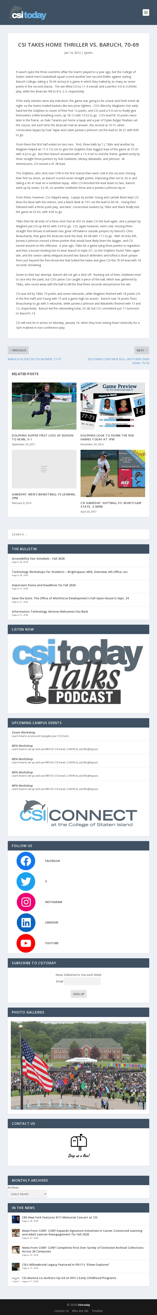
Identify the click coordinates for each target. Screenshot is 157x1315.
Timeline (97, 1311)
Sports (88, 53)
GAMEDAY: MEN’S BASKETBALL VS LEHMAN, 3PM (44, 496)
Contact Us (61, 1311)
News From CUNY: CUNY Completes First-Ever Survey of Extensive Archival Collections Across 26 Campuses (83, 1249)
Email (60, 981)
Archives (13, 1187)
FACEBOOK (52, 861)
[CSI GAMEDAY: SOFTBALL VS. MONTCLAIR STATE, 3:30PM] (113, 473)
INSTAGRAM (53, 902)
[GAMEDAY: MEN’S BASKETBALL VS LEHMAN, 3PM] (44, 469)
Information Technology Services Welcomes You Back (50, 611)
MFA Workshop (22, 746)
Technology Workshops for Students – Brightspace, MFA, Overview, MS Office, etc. (70, 572)
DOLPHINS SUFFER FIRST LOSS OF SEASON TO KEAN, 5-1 (42, 437)
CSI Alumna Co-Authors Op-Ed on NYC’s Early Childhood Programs (69, 1278)
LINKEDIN (51, 922)
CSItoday (84, 1305)
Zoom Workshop (23, 732)
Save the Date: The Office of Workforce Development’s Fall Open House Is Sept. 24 (70, 598)
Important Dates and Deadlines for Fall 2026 (44, 585)
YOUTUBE (52, 943)
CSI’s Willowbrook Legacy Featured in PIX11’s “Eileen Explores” (66, 1265)
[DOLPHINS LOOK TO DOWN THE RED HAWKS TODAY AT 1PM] (113, 406)
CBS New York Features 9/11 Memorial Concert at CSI (59, 1217)
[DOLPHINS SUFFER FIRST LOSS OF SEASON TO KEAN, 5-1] (44, 406)
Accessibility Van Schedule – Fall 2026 (38, 558)
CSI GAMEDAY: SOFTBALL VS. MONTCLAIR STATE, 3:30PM (111, 504)
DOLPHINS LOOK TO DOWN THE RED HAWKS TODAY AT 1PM (107, 437)
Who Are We (80, 1311)
